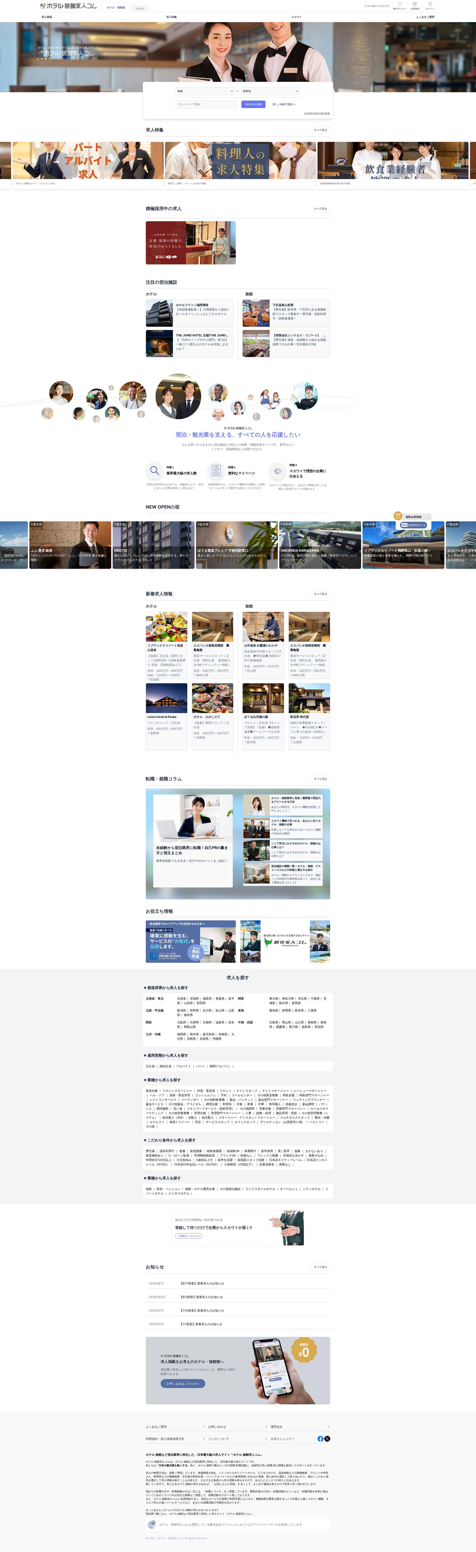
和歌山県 (190, 1027)
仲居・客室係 (206, 1091)
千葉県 (315, 998)
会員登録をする (414, 525)
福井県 (188, 1015)
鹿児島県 (209, 1034)
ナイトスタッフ (247, 1091)
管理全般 (200, 1113)
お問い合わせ (217, 1427)
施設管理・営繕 (286, 1113)
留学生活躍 (225, 1160)
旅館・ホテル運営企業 (200, 1189)
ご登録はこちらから (188, 1235)
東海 (241, 1010)
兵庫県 (194, 1022)
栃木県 (283, 1003)
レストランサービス (163, 1099)
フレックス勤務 (268, 1155)
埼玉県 (302, 998)
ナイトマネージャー (275, 1091)
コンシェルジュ (205, 1095)
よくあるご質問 (425, 16)
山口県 (299, 1022)
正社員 (150, 1066)
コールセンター (241, 1095)
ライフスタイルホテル (260, 1189)
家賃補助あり (155, 1155)
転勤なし (247, 1155)
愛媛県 (280, 1027)
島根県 (312, 1022)
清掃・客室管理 (179, 1095)
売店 (198, 1122)
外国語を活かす (293, 1155)
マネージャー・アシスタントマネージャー (247, 1117)
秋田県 (201, 1003)
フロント (226, 1091)
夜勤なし (285, 1164)
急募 (297, 1151)
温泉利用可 (167, 1151)
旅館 (249, 294)
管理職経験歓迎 (204, 1155)
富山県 (220, 1010)
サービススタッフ (218, 1122)
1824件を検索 (253, 104)
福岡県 (181, 1034)
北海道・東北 (155, 998)
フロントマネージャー (177, 1091)
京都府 (207, 1022)
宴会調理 (308, 1104)
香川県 (293, 1027)
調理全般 (212, 1104)
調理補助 (162, 1108)
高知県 (319, 1027)
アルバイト (183, 1066)
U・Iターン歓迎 (179, 1155)
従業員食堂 (266, 1164)
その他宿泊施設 (230, 1189)
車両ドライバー (179, 1122)
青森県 (220, 998)
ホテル (151, 294)
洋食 (239, 1104)
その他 (150, 1126)
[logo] (68, 6)
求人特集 (171, 16)
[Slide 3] (45, 58)
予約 (224, 1095)
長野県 (194, 1010)
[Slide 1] (38, 58)
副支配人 (208, 1117)
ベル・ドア (157, 1095)
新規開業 (196, 1151)
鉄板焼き (292, 1104)
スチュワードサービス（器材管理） (211, 1108)
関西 (149, 1022)
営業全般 (265, 1108)
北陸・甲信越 (155, 1010)
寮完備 (150, 1151)
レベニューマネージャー (310, 1091)
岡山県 (286, 1022)
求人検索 (47, 16)
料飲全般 (289, 1095)
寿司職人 (275, 1104)
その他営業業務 (178, 1113)
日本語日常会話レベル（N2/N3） (196, 1164)
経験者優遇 (214, 1151)
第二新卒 (284, 1151)
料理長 (227, 1104)
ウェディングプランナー (309, 1099)
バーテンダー (190, 1099)
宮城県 (194, 998)
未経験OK (232, 1151)
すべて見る (320, 129)
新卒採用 (267, 1151)
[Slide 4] (49, 58)
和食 (250, 1104)
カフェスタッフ (244, 1122)
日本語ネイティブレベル (285, 1160)
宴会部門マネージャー (273, 1099)
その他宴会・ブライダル (184, 1104)
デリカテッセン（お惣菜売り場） (282, 1122)
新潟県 (181, 1010)
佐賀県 (204, 1038)
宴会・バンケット (241, 1099)
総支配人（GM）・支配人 (180, 1117)
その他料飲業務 (214, 1099)
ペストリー (317, 1122)
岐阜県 (299, 1010)
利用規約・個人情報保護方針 (165, 1439)
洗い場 (177, 1108)
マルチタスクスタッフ (295, 1117)
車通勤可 (250, 1151)
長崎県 (222, 1034)
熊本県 (194, 1034)
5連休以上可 (204, 1160)
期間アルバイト (220, 1066)
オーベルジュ (289, 1189)
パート (200, 1066)
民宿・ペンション (168, 1189)
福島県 (207, 998)
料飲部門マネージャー (314, 1095)
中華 (261, 1104)
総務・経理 (263, 1113)
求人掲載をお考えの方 (378, 5)
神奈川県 (288, 998)
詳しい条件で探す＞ (284, 104)
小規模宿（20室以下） (239, 1164)
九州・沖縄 (153, 1034)
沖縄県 (217, 1038)
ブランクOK (228, 1155)
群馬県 (296, 1003)
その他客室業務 (267, 1095)
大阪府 (181, 1022)
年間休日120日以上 (159, 1160)
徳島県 (306, 1027)
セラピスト (157, 1122)
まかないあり (314, 1151)
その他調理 (246, 1108)
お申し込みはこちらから (183, 1383)
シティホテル (312, 1189)
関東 (241, 998)
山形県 (188, 1003)
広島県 (273, 1022)
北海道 (181, 998)
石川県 (207, 1010)
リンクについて (218, 1439)
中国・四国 (245, 1022)
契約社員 (165, 1066)
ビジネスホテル (178, 1193)
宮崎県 (191, 1038)
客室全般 (152, 1091)
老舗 (182, 1151)
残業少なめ (316, 1155)
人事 (248, 1113)
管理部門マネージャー (226, 1113)
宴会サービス (155, 1104)
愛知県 (273, 1010)
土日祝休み (183, 1160)
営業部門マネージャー (291, 1108)
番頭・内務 (322, 1117)
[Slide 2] (42, 58)
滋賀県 (220, 1022)
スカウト (296, 16)
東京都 (273, 998)
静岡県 (286, 1010)
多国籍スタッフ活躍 (250, 1160)
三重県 (312, 1010)
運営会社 (277, 1427)
